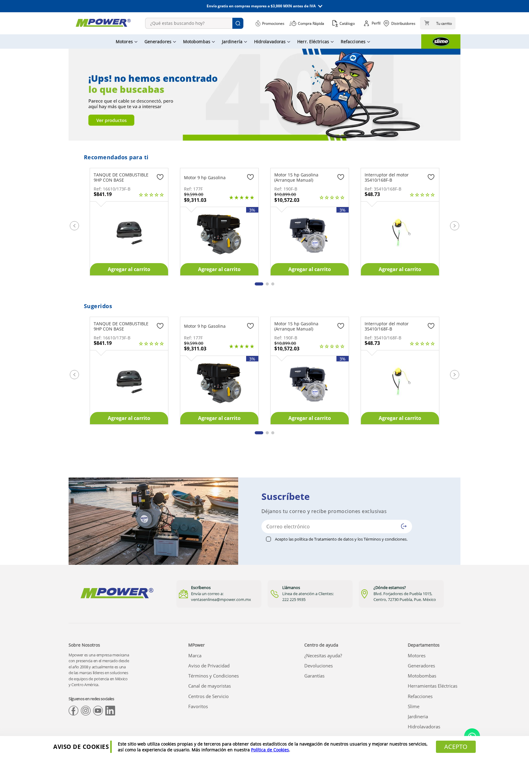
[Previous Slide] (74, 225)
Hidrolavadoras (424, 726)
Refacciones (420, 696)
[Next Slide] (454, 225)
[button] (264, 6)
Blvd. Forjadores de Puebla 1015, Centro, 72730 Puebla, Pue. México (404, 596)
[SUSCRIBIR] (403, 526)
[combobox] (194, 23)
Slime (413, 706)
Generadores (421, 666)
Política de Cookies (270, 750)
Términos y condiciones (385, 539)
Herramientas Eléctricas (432, 686)
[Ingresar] (373, 23)
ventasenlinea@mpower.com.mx (221, 599)
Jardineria (418, 716)
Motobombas (422, 676)
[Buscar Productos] (237, 23)
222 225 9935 (294, 599)
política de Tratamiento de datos (324, 539)
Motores (417, 655)
